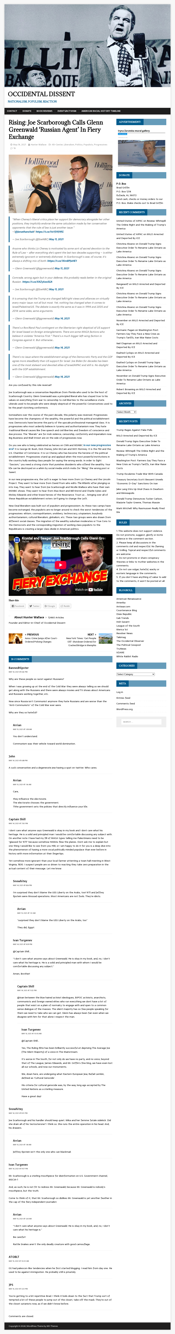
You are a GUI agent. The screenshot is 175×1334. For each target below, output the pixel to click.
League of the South (128, 626)
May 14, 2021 (19, 144)
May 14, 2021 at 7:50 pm (18, 823)
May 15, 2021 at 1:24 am (22, 1218)
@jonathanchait (24, 232)
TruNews (121, 649)
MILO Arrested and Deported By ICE (136, 435)
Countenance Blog (126, 610)
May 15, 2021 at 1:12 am (26, 913)
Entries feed (123, 698)
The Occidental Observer (130, 641)
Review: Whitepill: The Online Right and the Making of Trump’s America (141, 224)
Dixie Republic (124, 614)
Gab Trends (122, 618)
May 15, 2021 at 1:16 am (22, 784)
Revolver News (124, 633)
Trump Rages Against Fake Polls (134, 430)
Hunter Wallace (38, 144)
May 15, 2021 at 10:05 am (32, 1033)
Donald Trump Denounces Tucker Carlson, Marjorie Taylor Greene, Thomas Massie (139, 500)
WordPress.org (124, 709)
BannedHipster (19, 668)
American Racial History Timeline (101, 111)
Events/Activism (67, 111)
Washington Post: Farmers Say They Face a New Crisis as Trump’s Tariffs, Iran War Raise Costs (138, 334)
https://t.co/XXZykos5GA (37, 282)
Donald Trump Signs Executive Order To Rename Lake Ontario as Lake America (141, 247)
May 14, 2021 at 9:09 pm (22, 944)
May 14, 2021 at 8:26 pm (22, 885)
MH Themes (52, 1326)
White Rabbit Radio (127, 656)
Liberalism (69, 144)
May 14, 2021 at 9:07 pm (18, 1168)
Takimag (121, 637)
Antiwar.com (123, 606)
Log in (119, 692)
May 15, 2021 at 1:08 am (22, 729)
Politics (79, 144)
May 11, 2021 (56, 239)
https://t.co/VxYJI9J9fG (49, 232)
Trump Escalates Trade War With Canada (139, 474)
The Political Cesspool (128, 645)
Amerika (120, 602)
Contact (12, 111)
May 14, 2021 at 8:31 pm (18, 1113)
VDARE (120, 652)
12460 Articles (56, 617)
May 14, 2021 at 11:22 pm (27, 990)
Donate (27, 111)
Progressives (100, 144)
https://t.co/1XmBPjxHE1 (62, 261)
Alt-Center (57, 144)
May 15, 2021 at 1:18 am (22, 1144)
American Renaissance (128, 599)
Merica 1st (122, 629)
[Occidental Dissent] (87, 85)
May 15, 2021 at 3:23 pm (18, 1288)
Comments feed (125, 703)
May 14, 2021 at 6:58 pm (18, 760)
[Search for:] (141, 722)
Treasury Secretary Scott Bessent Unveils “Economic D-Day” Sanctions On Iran (139, 481)
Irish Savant (123, 622)
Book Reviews (44, 111)
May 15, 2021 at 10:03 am (19, 1261)
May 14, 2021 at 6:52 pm (18, 671)
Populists (88, 144)
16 (15, 148)
